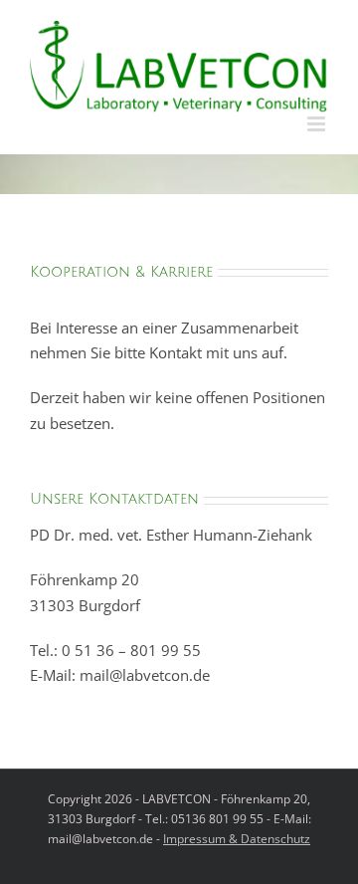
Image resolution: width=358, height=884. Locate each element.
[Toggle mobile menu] (317, 123)
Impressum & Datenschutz (236, 838)
